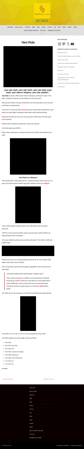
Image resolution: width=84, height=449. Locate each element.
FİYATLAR (43, 30)
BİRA (33, 27)
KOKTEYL (27, 27)
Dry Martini (60, 70)
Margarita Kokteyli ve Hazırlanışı (66, 67)
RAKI (38, 27)
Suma (4, 117)
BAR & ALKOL (19, 27)
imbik (12, 283)
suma (18, 278)
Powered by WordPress (63, 445)
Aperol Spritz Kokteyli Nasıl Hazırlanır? (68, 63)
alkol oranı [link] (47, 90)
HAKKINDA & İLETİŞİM (54, 30)
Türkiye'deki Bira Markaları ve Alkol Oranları (69, 56)
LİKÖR (75, 27)
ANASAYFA (10, 27)
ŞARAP (69, 27)
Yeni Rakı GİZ (61, 87)
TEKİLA (44, 27)
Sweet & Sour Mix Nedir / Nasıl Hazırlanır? (69, 83)
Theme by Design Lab (76, 445)
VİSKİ (64, 27)
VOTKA (50, 27)
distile (42, 286)
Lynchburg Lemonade (63, 74)
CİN (55, 27)
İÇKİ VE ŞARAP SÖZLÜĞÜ (31, 30)
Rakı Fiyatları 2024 (62, 52)
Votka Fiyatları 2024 (63, 60)
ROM (59, 27)
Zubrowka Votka (8, 379)
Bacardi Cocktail (48, 379)
